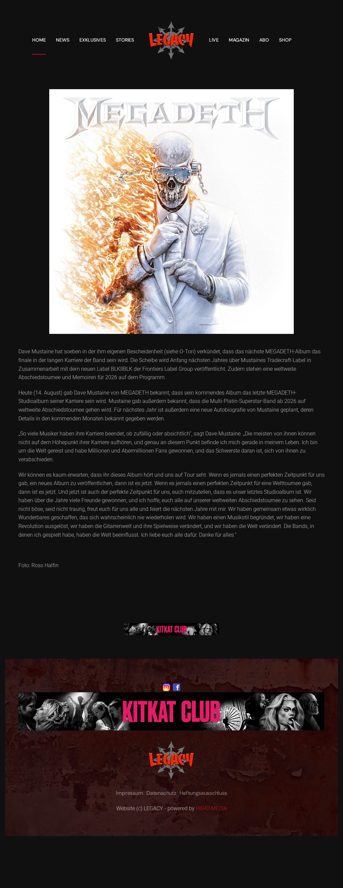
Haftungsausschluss (203, 792)
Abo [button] (264, 40)
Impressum (129, 792)
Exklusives (92, 40)
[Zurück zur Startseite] (171, 39)
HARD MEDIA (211, 808)
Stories (125, 40)
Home (39, 40)
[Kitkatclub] (171, 629)
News (62, 40)
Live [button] (214, 40)
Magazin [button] (239, 40)
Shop (285, 40)
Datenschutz (161, 792)
